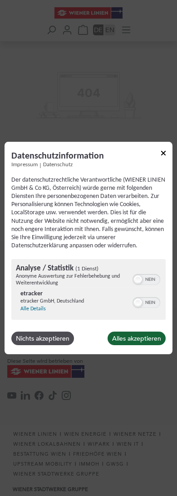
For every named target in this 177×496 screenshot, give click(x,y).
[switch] (146, 278)
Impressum (24, 165)
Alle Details (33, 309)
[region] (88, 290)
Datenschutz (58, 165)
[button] (138, 279)
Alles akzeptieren (136, 338)
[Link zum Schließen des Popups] (163, 154)
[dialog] (88, 248)
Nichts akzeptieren (42, 338)
